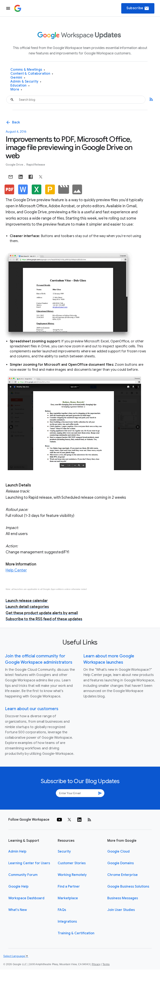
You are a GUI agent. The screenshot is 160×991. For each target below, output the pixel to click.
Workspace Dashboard (26, 898)
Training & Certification (76, 933)
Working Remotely (72, 875)
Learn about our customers (31, 708)
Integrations (67, 921)
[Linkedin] (79, 820)
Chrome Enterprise (122, 875)
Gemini (17, 78)
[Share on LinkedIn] (21, 177)
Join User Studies (121, 910)
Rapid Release (35, 164)
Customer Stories (72, 863)
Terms (106, 964)
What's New (17, 910)
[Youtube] (59, 820)
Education (20, 86)
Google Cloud (118, 851)
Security (64, 851)
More (16, 90)
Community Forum (23, 875)
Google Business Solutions (128, 886)
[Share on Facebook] (31, 177)
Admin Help (17, 851)
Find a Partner (69, 886)
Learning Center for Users (29, 863)
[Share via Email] (11, 177)
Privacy (96, 964)
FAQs (62, 910)
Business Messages (122, 898)
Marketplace (68, 898)
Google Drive (15, 164)
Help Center (16, 570)
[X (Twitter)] (69, 820)
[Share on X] (41, 177)
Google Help (18, 886)
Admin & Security (25, 82)
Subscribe (137, 8)
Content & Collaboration (31, 74)
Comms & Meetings (27, 70)
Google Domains (120, 863)
